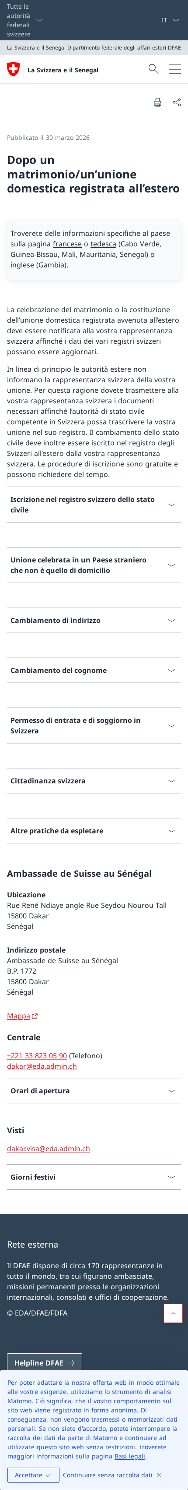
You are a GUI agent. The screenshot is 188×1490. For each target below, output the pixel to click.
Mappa (18, 1016)
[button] (173, 1313)
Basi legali (130, 1456)
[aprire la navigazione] (175, 69)
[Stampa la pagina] (157, 102)
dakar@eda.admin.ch (42, 1066)
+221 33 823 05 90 (37, 1055)
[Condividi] (176, 102)
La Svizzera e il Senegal (63, 70)
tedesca (103, 244)
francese (67, 244)
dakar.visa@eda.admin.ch (48, 1148)
